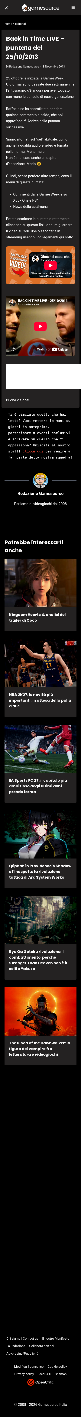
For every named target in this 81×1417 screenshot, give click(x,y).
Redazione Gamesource (24, 66)
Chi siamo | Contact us (22, 1338)
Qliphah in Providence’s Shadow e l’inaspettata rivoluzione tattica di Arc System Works (40, 871)
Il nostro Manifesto (55, 1338)
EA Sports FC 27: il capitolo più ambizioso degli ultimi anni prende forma (38, 786)
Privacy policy (24, 1374)
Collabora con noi (41, 1346)
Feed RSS (44, 1374)
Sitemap (61, 1374)
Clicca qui (33, 451)
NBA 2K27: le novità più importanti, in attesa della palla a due (40, 700)
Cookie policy (57, 1366)
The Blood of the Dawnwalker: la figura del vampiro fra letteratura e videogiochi (39, 1048)
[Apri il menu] (73, 7)
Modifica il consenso (29, 1366)
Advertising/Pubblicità (22, 1353)
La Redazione (15, 1346)
